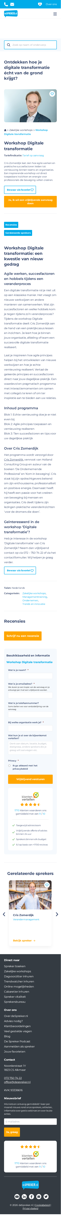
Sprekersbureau (15, 1001)
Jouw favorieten (14, 1051)
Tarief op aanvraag (33, 155)
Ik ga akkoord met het (25, 767)
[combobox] (33, 45)
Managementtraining (34, 596)
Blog (7, 1036)
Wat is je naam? (18, 670)
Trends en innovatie (33, 604)
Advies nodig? (13, 1021)
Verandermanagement (26, 919)
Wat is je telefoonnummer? (23, 703)
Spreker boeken (15, 966)
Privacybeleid (30, 1208)
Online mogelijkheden (19, 986)
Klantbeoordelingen (17, 1026)
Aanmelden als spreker (19, 1046)
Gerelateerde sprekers (18, 232)
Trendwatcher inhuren (19, 981)
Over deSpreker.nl (16, 1016)
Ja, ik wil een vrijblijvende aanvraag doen (30, 201)
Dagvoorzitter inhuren (19, 976)
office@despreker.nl (17, 1082)
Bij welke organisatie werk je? (26, 722)
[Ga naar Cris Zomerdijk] (30, 894)
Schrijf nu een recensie (23, 636)
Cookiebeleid (42, 1205)
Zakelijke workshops (21, 130)
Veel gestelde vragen (18, 1031)
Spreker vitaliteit (15, 996)
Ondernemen (30, 600)
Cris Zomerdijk (13, 459)
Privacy (13, 760)
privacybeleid (20, 768)
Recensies (11, 224)
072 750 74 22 (13, 1078)
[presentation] (57, 914)
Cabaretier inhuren (16, 991)
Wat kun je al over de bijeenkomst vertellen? (27, 737)
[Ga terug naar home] (11, 14)
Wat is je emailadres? (21, 683)
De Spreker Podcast (17, 1041)
